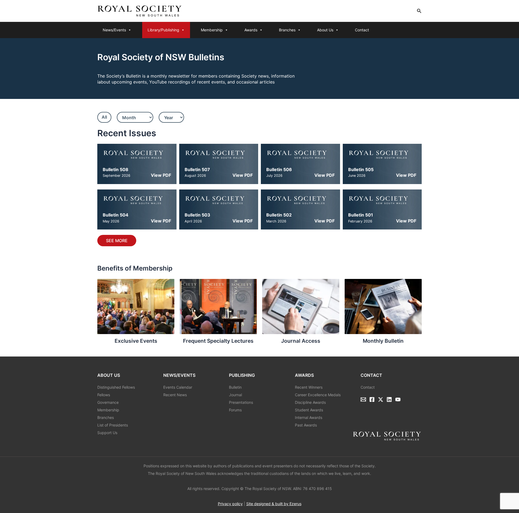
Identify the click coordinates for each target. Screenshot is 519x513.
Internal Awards (308, 417)
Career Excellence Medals (318, 394)
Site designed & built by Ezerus (273, 503)
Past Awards (306, 425)
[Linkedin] (389, 399)
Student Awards (309, 410)
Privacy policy (230, 503)
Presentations (241, 402)
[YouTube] (398, 399)
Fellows (103, 394)
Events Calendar (177, 387)
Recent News (175, 394)
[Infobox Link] (135, 313)
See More (117, 240)
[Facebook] (372, 399)
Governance (108, 402)
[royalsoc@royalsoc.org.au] (363, 399)
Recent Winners (308, 387)
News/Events (114, 30)
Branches (287, 30)
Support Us (107, 432)
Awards (250, 30)
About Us (325, 30)
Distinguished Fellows (116, 387)
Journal (235, 394)
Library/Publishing (163, 30)
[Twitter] (380, 399)
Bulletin (235, 387)
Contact (362, 30)
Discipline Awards (310, 402)
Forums (235, 410)
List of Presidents (112, 425)
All (104, 117)
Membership (212, 30)
